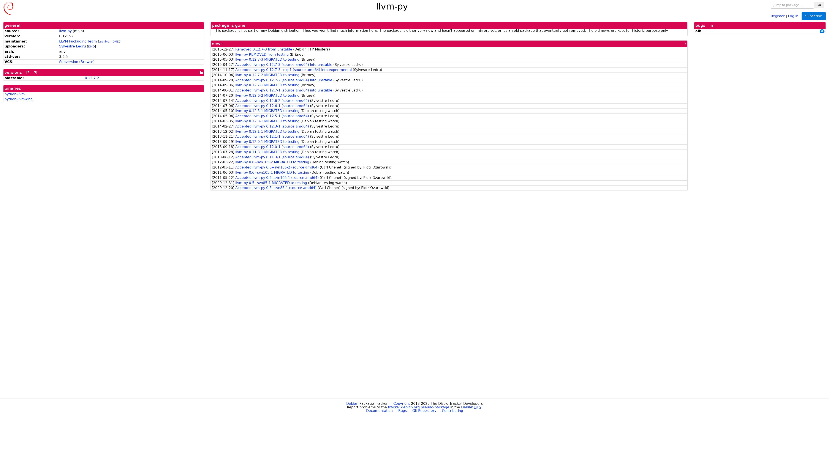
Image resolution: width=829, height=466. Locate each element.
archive (104, 41)
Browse (87, 62)
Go (819, 5)
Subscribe (813, 16)
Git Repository (424, 411)
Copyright (401, 403)
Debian (352, 403)
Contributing (452, 411)
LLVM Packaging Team (78, 41)
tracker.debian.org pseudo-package (418, 407)
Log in (793, 16)
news (217, 43)
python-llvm (15, 94)
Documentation (379, 411)
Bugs (402, 411)
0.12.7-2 (92, 78)
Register (778, 16)
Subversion (68, 62)
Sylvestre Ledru (72, 46)
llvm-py (65, 31)
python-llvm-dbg (19, 99)
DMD (115, 41)
